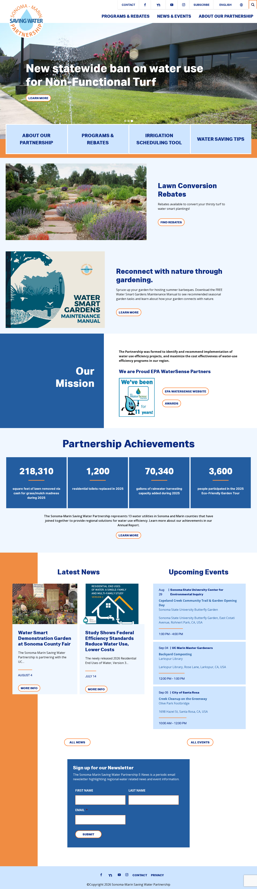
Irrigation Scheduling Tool (159, 138)
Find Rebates (171, 222)
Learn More (38, 98)
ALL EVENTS (200, 742)
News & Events (174, 16)
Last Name (136, 790)
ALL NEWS (77, 742)
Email (81, 810)
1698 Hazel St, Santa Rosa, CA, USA (183, 712)
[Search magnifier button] (253, 4)
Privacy (157, 875)
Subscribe (201, 5)
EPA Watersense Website (185, 391)
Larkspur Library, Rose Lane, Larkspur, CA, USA (192, 667)
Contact (128, 5)
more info (29, 688)
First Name (84, 790)
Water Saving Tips (220, 139)
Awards (171, 403)
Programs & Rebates (126, 16)
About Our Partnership (226, 16)
